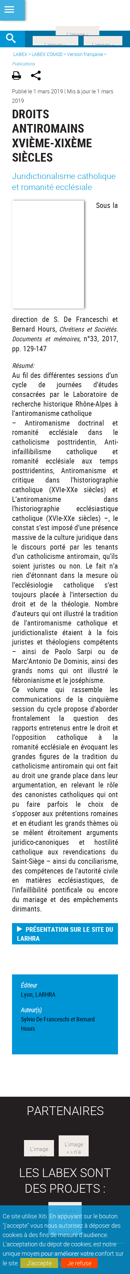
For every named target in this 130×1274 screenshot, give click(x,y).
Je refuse (79, 1263)
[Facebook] (55, 40)
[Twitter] (103, 40)
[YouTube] (77, 30)
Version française (85, 54)
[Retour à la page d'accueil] (65, 15)
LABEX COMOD (47, 54)
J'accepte (39, 1263)
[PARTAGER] (38, 76)
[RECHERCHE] (13, 39)
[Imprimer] (19, 76)
